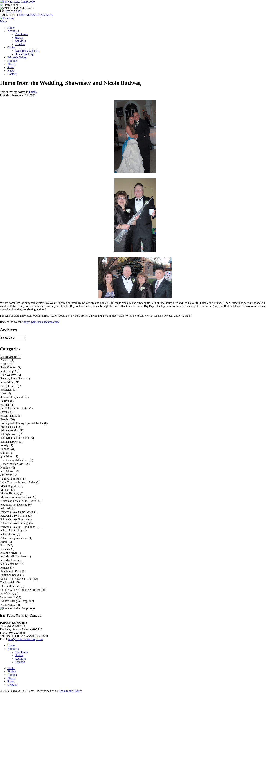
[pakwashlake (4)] (135, 534)
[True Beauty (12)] (135, 597)
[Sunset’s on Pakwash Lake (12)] (135, 579)
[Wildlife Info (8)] (135, 605)
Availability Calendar (27, 50)
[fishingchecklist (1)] (135, 431)
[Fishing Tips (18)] (135, 427)
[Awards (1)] (135, 360)
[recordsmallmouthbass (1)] (135, 556)
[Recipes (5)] (135, 549)
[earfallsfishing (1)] (135, 416)
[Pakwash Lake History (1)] (135, 520)
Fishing (11, 671)
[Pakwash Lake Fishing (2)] (135, 516)
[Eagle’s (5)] (135, 401)
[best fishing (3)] (135, 371)
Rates (10, 67)
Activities (20, 40)
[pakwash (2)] (135, 508)
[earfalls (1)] (135, 412)
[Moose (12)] (135, 490)
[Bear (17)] (135, 364)
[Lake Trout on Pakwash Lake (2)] (135, 482)
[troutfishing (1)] (135, 594)
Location (20, 44)
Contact (11, 73)
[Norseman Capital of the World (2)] (135, 501)
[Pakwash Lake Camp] (17, 1)
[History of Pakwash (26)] (135, 464)
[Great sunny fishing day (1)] (135, 460)
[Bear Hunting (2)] (135, 368)
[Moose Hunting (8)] (135, 493)
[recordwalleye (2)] (135, 560)
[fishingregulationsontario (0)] (135, 438)
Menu (3, 21)
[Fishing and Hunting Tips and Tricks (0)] (135, 423)
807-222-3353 (13, 11)
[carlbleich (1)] (135, 390)
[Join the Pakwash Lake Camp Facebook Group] (7, 18)
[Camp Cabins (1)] (135, 386)
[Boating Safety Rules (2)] (135, 379)
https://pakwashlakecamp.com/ (41, 321)
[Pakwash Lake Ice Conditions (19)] (135, 527)
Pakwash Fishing (17, 57)
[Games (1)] (135, 453)
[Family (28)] (135, 420)
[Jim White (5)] (135, 475)
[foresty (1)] (135, 445)
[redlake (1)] (135, 568)
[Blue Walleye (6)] (135, 375)
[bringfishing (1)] (135, 382)
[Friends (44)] (135, 449)
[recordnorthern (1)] (135, 553)
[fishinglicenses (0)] (135, 434)
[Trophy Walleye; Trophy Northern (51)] (135, 590)
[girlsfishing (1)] (135, 456)
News (10, 70)
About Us (13, 30)
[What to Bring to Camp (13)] (135, 601)
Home (11, 27)
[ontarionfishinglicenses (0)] (135, 505)
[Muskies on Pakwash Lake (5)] (135, 497)
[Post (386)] (135, 545)
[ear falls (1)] (135, 405)
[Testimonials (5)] (135, 583)
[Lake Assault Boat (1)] (135, 479)
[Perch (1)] (135, 542)
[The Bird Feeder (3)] (135, 586)
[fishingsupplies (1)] (135, 442)
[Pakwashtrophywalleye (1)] (135, 538)
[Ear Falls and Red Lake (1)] (135, 408)
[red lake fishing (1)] (135, 564)
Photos (11, 64)
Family (33, 91)
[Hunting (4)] (135, 468)
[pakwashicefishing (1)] (135, 531)
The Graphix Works (70, 690)
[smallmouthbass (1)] (135, 575)
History (19, 37)
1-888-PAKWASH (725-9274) (35, 14)
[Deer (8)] (135, 393)
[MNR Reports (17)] (135, 486)
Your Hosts (21, 34)
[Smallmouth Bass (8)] (135, 571)
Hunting (12, 60)
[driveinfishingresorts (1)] (135, 397)
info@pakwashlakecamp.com (25, 639)
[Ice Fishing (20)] (135, 471)
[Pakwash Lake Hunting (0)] (135, 523)
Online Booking (24, 54)
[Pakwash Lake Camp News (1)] (135, 512)
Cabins (11, 47)
